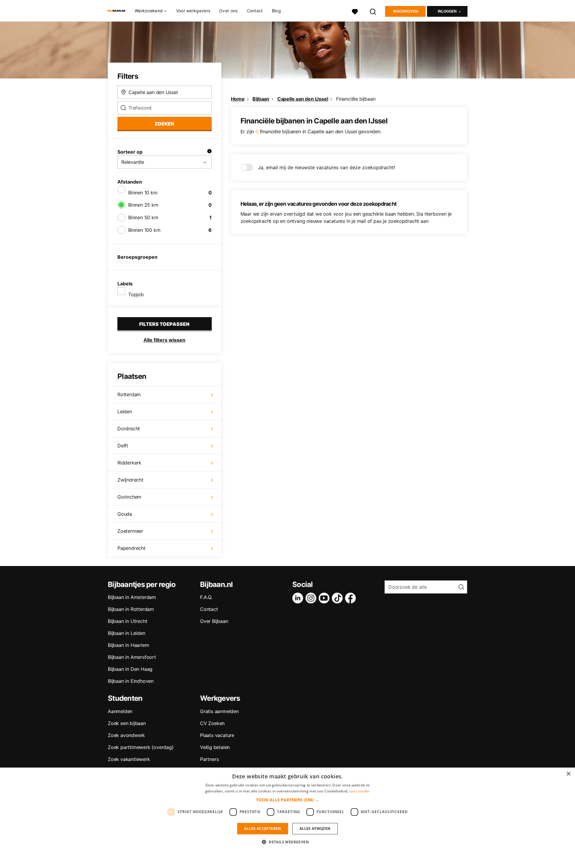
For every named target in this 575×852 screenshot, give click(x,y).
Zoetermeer (130, 531)
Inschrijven (405, 11)
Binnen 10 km (143, 193)
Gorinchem (129, 497)
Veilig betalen (215, 747)
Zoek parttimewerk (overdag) (141, 747)
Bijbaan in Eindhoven (131, 681)
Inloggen (447, 11)
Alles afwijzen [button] (315, 828)
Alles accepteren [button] (262, 828)
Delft (122, 446)
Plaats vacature (217, 735)
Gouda (124, 514)
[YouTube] (325, 598)
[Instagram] (312, 598)
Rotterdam (129, 394)
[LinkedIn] (298, 598)
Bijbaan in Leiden (126, 633)
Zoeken (164, 124)
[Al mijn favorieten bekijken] (355, 10)
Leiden (124, 411)
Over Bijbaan (214, 621)
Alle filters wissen (164, 340)
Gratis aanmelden (219, 711)
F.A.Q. (206, 597)
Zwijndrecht (130, 480)
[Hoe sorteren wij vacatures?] (209, 151)
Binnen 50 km (143, 217)
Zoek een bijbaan (127, 723)
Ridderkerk (129, 463)
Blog (276, 10)
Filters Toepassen (164, 324)
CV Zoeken (212, 723)
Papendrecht (131, 548)
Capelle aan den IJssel (302, 99)
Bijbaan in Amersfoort (132, 657)
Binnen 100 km (144, 230)
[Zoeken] (373, 10)
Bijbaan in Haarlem (128, 645)
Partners (209, 759)
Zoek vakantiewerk (129, 759)
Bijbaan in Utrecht (127, 621)
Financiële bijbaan (355, 99)
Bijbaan (260, 99)
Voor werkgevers (193, 10)
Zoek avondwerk (126, 735)
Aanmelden (120, 711)
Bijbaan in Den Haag (130, 669)
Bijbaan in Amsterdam (132, 597)
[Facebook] (351, 598)
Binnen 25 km (143, 205)
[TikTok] (338, 598)
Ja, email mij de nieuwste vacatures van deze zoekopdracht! (326, 167)
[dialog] (287, 810)
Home (238, 99)
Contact (255, 10)
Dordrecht (128, 429)
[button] (287, 800)
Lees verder (359, 791)
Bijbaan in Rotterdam (131, 609)
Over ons (228, 10)
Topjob (136, 294)
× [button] (568, 774)
